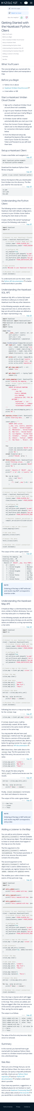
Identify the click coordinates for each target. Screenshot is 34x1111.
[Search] (26, 3)
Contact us (27, 1107)
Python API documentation (13, 281)
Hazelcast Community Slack (20, 1090)
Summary (5, 56)
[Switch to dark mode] (21, 3)
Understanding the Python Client (11, 45)
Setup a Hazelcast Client (9, 42)
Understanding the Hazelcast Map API (13, 51)
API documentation (21, 745)
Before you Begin (7, 37)
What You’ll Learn (7, 34)
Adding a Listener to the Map (10, 54)
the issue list (24, 1093)
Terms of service (7, 1107)
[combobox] (26, 3)
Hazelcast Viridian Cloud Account (16, 88)
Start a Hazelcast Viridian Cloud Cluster (13, 40)
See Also (4, 59)
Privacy (18, 1107)
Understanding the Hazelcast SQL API (12, 48)
